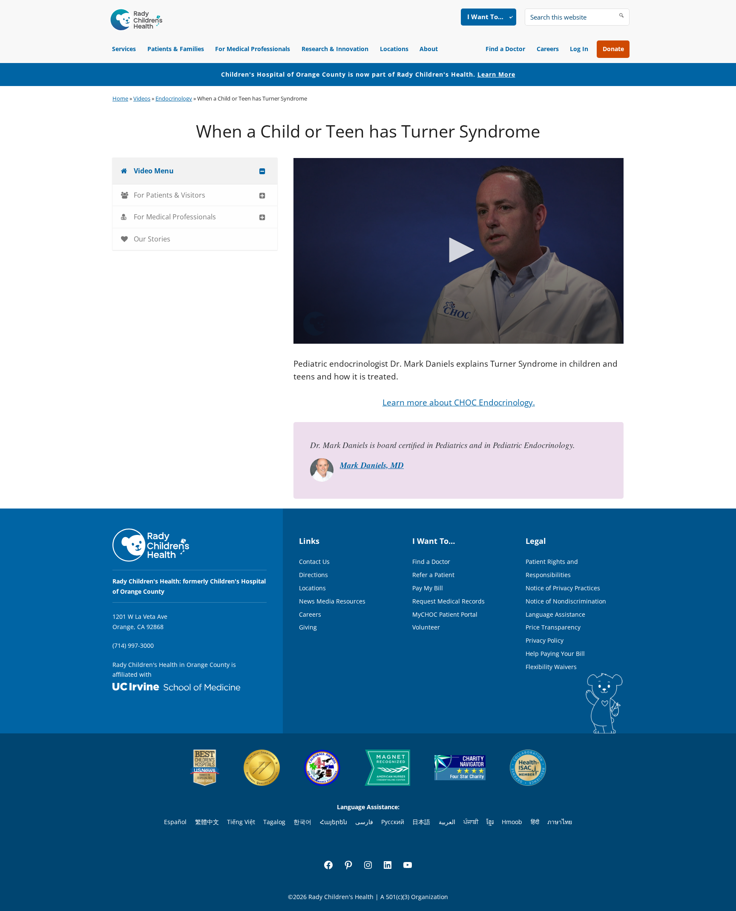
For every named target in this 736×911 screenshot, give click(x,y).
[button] (458, 250)
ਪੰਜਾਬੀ (470, 822)
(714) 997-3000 (133, 645)
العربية (447, 822)
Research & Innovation (335, 49)
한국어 (302, 822)
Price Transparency (553, 627)
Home (120, 98)
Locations (394, 49)
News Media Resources (332, 601)
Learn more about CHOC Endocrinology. (458, 402)
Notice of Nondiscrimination (566, 601)
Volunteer (426, 627)
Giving (308, 627)
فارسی (364, 822)
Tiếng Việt (241, 822)
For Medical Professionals (252, 49)
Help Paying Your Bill (555, 653)
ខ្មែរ (490, 822)
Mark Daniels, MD (372, 465)
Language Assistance (555, 614)
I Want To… (485, 16)
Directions (313, 575)
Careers (548, 49)
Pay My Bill (427, 588)
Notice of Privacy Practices (563, 588)
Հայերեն (333, 822)
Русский (392, 822)
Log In (579, 49)
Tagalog (274, 822)
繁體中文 (207, 822)
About (429, 49)
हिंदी (535, 822)
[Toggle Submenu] (262, 171)
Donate (613, 49)
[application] (458, 251)
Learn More (496, 74)
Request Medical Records (448, 601)
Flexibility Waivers (551, 667)
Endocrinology (173, 98)
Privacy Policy (545, 640)
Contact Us (314, 562)
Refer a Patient (433, 575)
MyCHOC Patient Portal (444, 614)
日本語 (421, 822)
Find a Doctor (505, 49)
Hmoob (512, 822)
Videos (141, 98)
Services (124, 49)
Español (175, 822)
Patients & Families (175, 49)
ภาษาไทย (559, 822)
